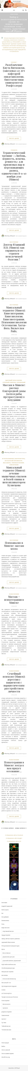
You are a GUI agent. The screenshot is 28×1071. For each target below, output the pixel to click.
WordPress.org (6, 1057)
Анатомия (4, 902)
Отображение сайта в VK (14, 841)
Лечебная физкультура (8, 968)
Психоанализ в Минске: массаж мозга (14, 545)
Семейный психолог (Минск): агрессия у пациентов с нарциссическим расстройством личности (14, 682)
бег (2, 913)
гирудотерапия (6, 935)
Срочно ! (14, 62)
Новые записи (20, 828)
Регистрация (5, 1042)
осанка (3, 990)
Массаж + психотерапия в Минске (14, 599)
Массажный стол (6, 982)
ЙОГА (3, 949)
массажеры (7, 462)
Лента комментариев (8, 1053)
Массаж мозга (6, 1004)
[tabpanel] (14, 22)
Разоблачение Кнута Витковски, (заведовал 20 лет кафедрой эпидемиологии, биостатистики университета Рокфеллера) (14, 75)
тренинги (14, 150)
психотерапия (14, 14)
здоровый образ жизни (13, 380)
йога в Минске (6, 953)
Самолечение (14, 464)
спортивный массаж (8, 931)
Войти (3, 1046)
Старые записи (8, 828)
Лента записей (6, 1050)
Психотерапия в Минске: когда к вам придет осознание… (14, 767)
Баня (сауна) (5, 909)
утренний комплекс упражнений (14, 382)
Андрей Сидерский (7, 906)
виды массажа (5, 927)
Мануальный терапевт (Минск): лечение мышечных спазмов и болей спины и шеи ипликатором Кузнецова (14, 476)
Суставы (4, 1022)
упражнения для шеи (8, 957)
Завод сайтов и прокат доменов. (11, 938)
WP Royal (17, 1068)
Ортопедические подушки (9, 986)
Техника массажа (6, 1029)
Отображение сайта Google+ (14, 838)
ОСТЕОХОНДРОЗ (7, 993)
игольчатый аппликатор (13, 460)
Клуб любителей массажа (9, 964)
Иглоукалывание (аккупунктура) (13, 458)
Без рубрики (14, 242)
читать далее (14, 138)
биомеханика (5, 920)
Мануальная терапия (7, 971)
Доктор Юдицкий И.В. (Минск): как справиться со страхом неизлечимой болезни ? (14, 252)
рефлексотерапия (18, 462)
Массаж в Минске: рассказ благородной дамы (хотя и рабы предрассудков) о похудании (14, 392)
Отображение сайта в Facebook (14, 835)
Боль (3, 924)
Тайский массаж (6, 1026)
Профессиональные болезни (10, 997)
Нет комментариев (21, 144)
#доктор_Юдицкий (10, 144)
